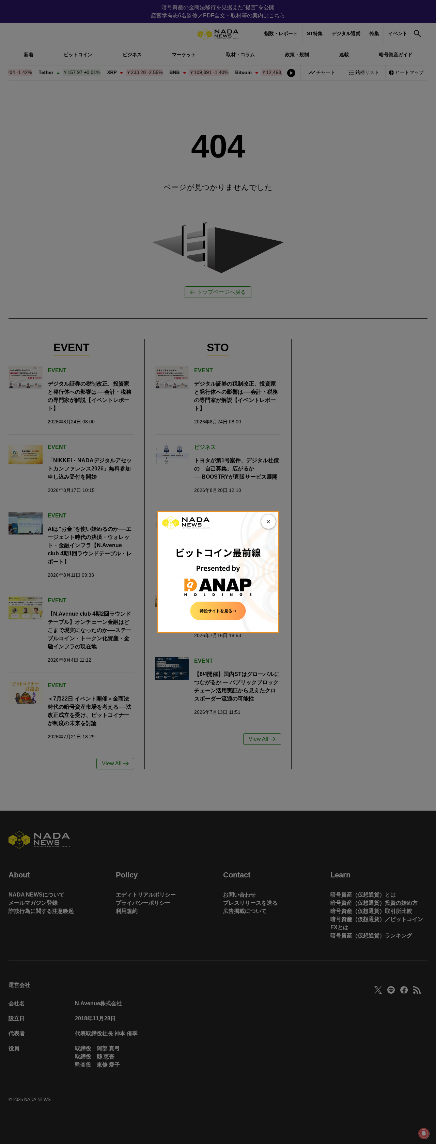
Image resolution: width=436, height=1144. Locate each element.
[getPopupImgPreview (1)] (218, 571)
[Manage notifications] (423, 1133)
